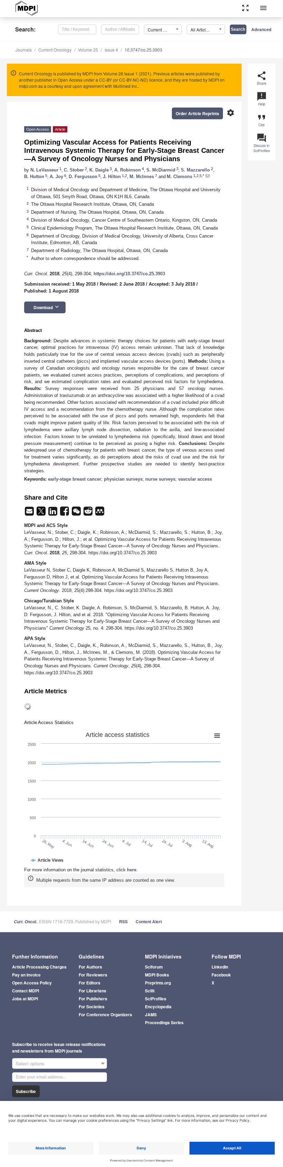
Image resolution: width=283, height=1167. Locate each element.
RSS (123, 921)
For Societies (92, 1006)
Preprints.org (158, 983)
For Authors (90, 967)
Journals (24, 50)
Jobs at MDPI (25, 998)
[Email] (30, 513)
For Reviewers (93, 975)
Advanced (261, 29)
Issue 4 (111, 50)
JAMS (151, 1014)
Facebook (221, 975)
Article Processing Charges (39, 967)
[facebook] (65, 513)
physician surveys (123, 479)
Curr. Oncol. (25, 922)
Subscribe (26, 1091)
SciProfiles (155, 998)
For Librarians (92, 991)
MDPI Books (157, 975)
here (131, 869)
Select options (30, 1063)
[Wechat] (77, 513)
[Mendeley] (99, 513)
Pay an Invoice (26, 975)
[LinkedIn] (53, 513)
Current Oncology (54, 50)
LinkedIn (220, 967)
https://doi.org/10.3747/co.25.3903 (129, 273)
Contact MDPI (25, 991)
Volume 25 (88, 50)
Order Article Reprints (197, 113)
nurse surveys (160, 479)
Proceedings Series (164, 1022)
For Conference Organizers (105, 1014)
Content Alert (149, 921)
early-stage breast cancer (74, 479)
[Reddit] (89, 513)
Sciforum (154, 967)
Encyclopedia (158, 1006)
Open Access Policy (32, 983)
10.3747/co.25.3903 (143, 50)
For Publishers (93, 998)
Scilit (150, 991)
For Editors (89, 983)
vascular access (195, 479)
